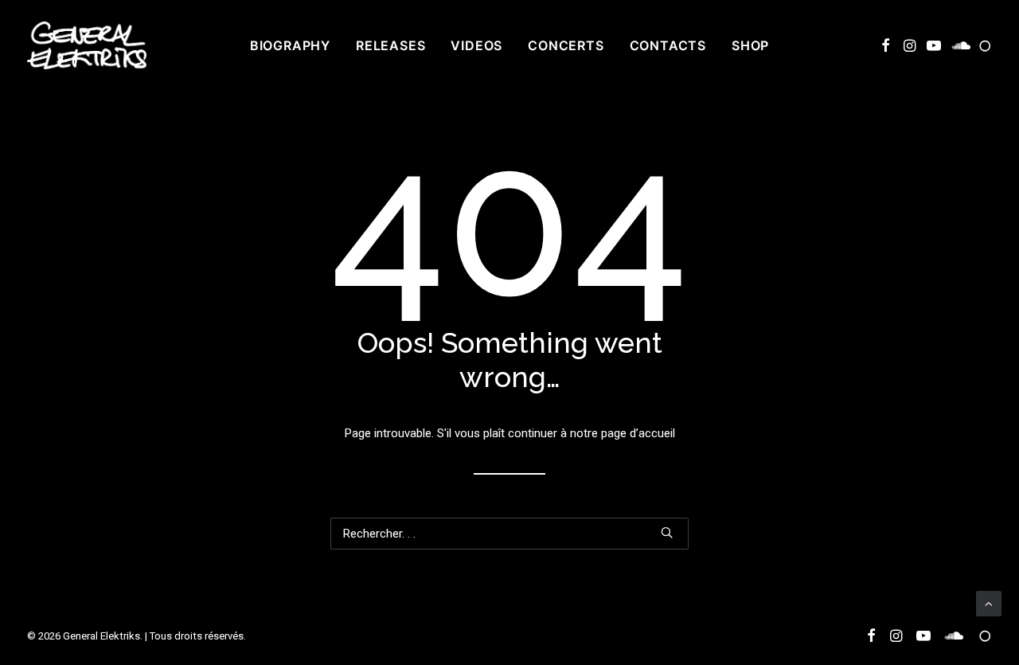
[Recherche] (509, 534)
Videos (476, 45)
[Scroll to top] (988, 603)
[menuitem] (290, 45)
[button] (886, 45)
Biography (290, 45)
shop (750, 45)
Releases (390, 45)
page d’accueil (638, 433)
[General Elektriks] (86, 45)
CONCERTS (565, 45)
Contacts (668, 45)
